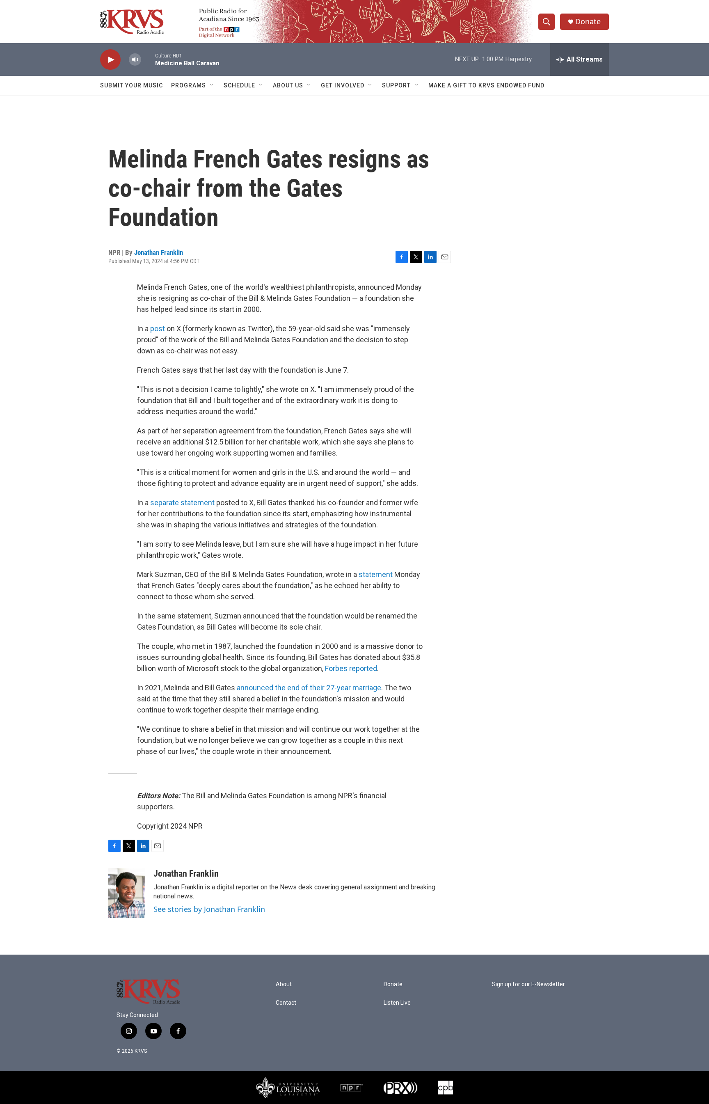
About (284, 984)
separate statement (182, 502)
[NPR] (352, 1087)
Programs (188, 85)
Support (396, 85)
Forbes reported (351, 668)
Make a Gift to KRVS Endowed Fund (486, 85)
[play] (110, 59)
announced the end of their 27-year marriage (309, 687)
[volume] (135, 59)
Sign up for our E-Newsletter (528, 984)
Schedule (239, 85)
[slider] (148, 59)
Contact (286, 1003)
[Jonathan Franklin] (126, 893)
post (157, 328)
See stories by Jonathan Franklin (209, 909)
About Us (288, 85)
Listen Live (397, 1003)
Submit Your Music (131, 85)
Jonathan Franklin (158, 252)
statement (376, 574)
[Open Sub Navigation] (212, 85)
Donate (588, 21)
